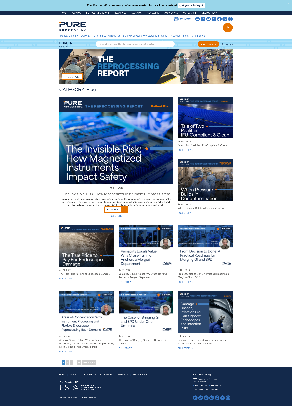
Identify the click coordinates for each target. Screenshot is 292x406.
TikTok (203, 19)
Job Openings (171, 13)
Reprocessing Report (97, 13)
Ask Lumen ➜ (208, 44)
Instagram (214, 19)
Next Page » (89, 362)
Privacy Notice (140, 374)
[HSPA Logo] (121, 386)
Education (136, 13)
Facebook (219, 19)
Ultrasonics (114, 35)
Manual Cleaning (69, 35)
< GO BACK (72, 77)
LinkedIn (197, 19)
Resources (120, 13)
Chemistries (198, 35)
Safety (186, 35)
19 (79, 362)
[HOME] (71, 26)
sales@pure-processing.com (205, 389)
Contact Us (153, 13)
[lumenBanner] (146, 44)
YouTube (230, 19)
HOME (63, 13)
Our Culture (189, 13)
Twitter (224, 19)
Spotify (208, 19)
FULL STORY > (116, 215)
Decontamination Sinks (93, 35)
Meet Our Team (209, 13)
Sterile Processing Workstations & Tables (145, 35)
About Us (76, 13)
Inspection (175, 35)
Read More (113, 209)
